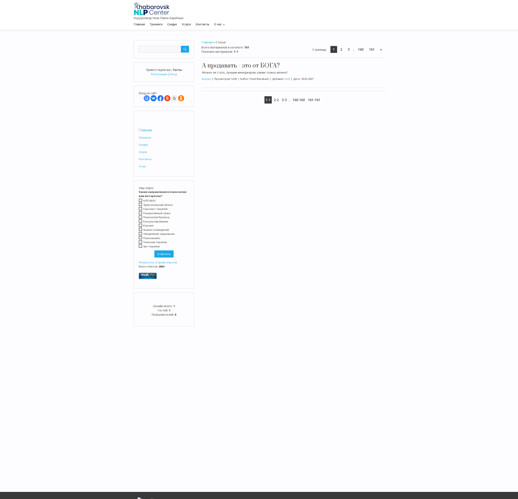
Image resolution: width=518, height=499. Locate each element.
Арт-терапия (151, 246)
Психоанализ (151, 238)
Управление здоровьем (158, 234)
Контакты (145, 159)
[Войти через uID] (147, 98)
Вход (174, 74)
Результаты (146, 262)
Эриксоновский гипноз (158, 205)
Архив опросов (167, 262)
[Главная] (152, 7)
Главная (145, 130)
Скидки (143, 144)
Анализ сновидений (156, 230)
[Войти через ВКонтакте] (154, 98)
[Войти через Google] (174, 98)
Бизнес (206, 79)
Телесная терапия (155, 242)
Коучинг (148, 225)
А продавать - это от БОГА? (241, 65)
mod (287, 79)
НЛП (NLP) (149, 200)
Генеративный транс (157, 213)
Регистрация (159, 74)
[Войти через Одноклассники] (181, 98)
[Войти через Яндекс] (167, 98)
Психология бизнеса (156, 217)
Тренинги (145, 137)
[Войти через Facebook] (160, 98)
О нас (142, 166)
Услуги (143, 152)
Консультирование (155, 221)
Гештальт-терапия (155, 209)
